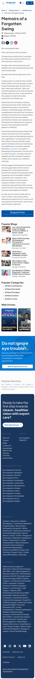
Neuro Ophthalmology (18, 631)
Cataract (6, 521)
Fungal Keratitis (8, 526)
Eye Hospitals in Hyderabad (13, 480)
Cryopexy (6, 614)
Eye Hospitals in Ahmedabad (13, 496)
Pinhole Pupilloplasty (23, 610)
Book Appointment (32, 3)
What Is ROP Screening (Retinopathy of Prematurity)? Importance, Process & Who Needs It (20, 242)
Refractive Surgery (18, 586)
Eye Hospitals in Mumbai (12, 475)
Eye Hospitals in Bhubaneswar (14, 486)
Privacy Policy (9, 657)
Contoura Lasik (15, 588)
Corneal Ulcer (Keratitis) (22, 523)
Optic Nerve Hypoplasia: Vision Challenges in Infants (19, 253)
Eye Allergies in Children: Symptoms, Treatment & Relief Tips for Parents (21, 272)
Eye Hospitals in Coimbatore (13, 483)
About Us (6, 438)
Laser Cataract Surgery (11, 626)
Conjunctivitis (14, 540)
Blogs (5, 443)
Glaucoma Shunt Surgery (21, 569)
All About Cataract (12, 296)
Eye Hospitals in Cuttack (12, 493)
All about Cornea (11, 299)
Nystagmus (26, 538)
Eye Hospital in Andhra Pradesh (20, 387)
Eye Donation (8, 458)
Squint (12, 535)
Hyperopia (23, 555)
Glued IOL (26, 600)
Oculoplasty (7, 598)
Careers (6, 440)
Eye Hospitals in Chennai (12, 470)
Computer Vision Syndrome (13, 545)
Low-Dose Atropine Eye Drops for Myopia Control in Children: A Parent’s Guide (21, 230)
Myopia (14, 552)
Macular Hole (20, 526)
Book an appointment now (17, 366)
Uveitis (18, 535)
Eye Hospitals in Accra (11, 498)
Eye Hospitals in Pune (10, 478)
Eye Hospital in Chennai (10, 384)
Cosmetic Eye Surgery (21, 617)
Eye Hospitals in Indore (11, 491)
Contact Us (7, 446)
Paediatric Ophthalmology (12, 612)
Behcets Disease (21, 543)
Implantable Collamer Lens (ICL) (14, 595)
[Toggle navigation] (3, 3)
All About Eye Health (12, 289)
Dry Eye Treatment (9, 619)
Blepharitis (16, 538)
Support (6, 652)
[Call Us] (28, 3)
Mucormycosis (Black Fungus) (14, 550)
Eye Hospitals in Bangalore (12, 473)
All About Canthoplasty (13, 286)
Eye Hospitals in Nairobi (11, 501)
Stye (20, 552)
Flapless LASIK (15, 590)
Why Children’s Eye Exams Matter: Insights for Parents (20, 263)
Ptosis (5, 540)
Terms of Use (17, 652)
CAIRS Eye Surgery (9, 602)
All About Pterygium (12, 292)
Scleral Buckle (25, 624)
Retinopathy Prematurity (12, 528)
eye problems (14, 149)
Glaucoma (14, 521)
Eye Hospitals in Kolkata (11, 488)
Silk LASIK (6, 571)
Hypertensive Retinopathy (12, 547)
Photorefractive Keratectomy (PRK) (15, 593)
